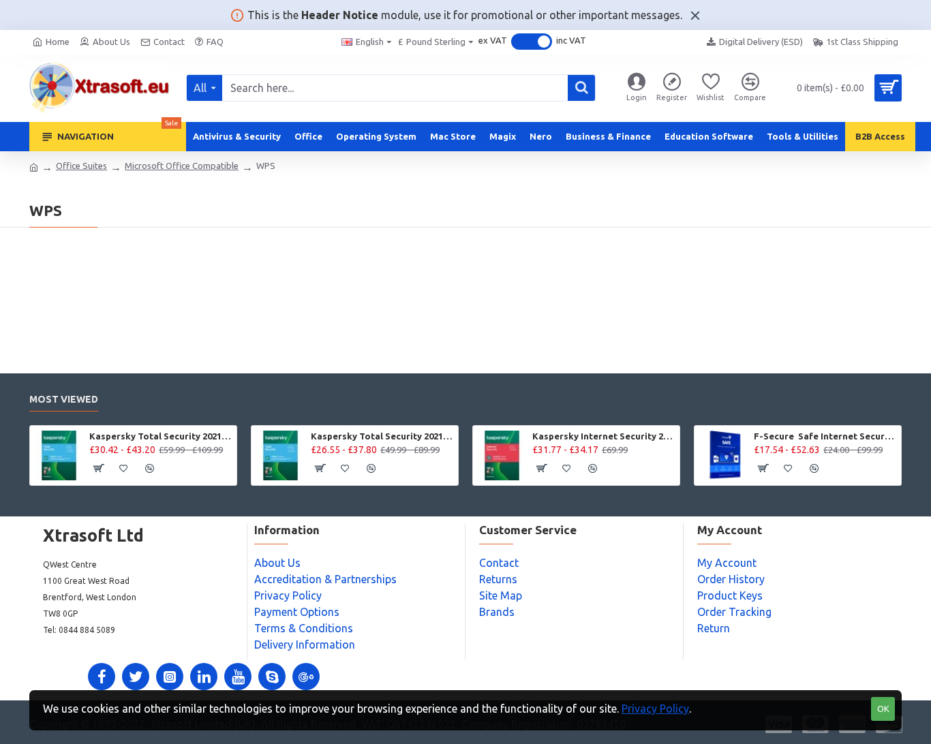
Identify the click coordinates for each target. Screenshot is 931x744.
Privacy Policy (655, 708)
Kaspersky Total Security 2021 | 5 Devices (160, 436)
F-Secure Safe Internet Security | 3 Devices (825, 436)
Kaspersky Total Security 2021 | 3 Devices (382, 436)
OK (883, 708)
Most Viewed (63, 399)
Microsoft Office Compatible (182, 165)
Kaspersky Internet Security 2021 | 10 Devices (603, 436)
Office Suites (81, 165)
